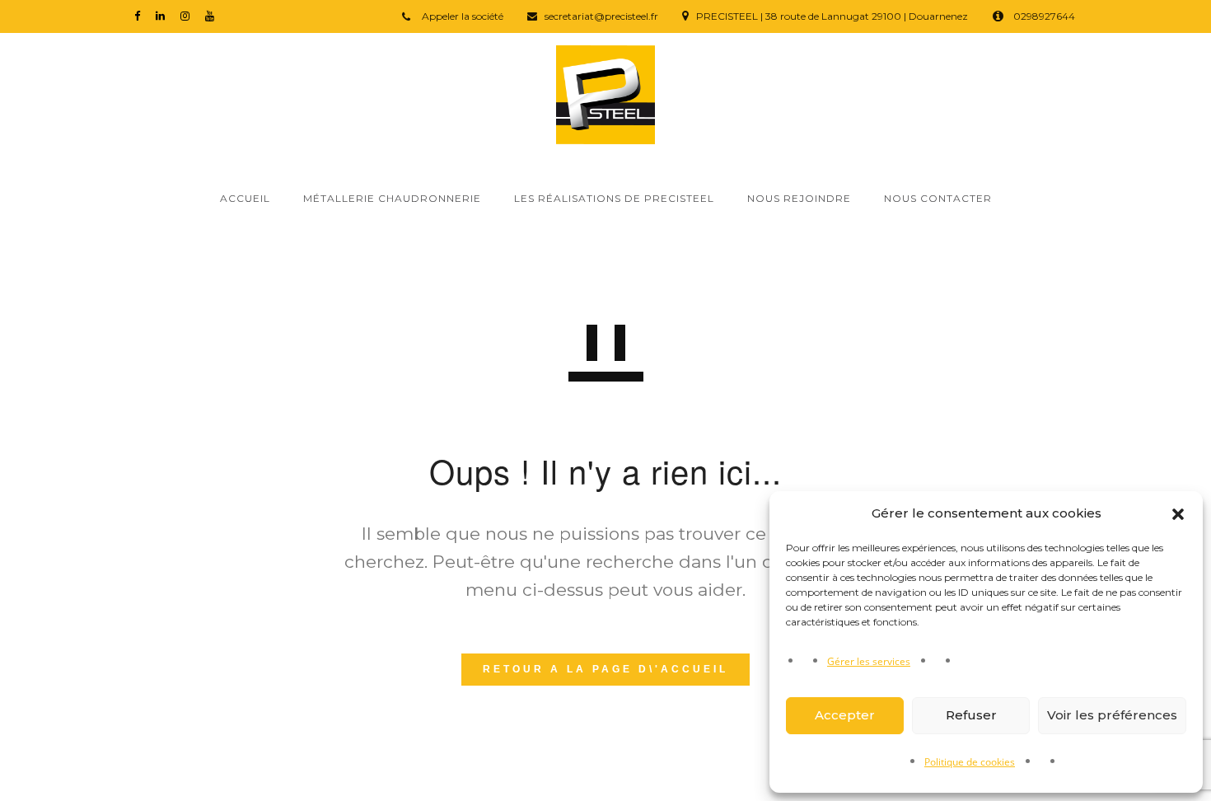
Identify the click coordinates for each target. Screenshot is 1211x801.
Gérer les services (868, 661)
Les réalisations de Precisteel (614, 198)
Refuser (971, 715)
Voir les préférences (1112, 715)
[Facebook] (140, 15)
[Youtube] (213, 15)
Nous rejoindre (799, 198)
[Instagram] (188, 15)
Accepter (845, 715)
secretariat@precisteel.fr (601, 16)
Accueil (245, 198)
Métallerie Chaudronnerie (392, 198)
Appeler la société (461, 16)
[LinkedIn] (164, 15)
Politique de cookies (969, 762)
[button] (1178, 514)
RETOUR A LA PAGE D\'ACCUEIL (605, 669)
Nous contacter (938, 198)
